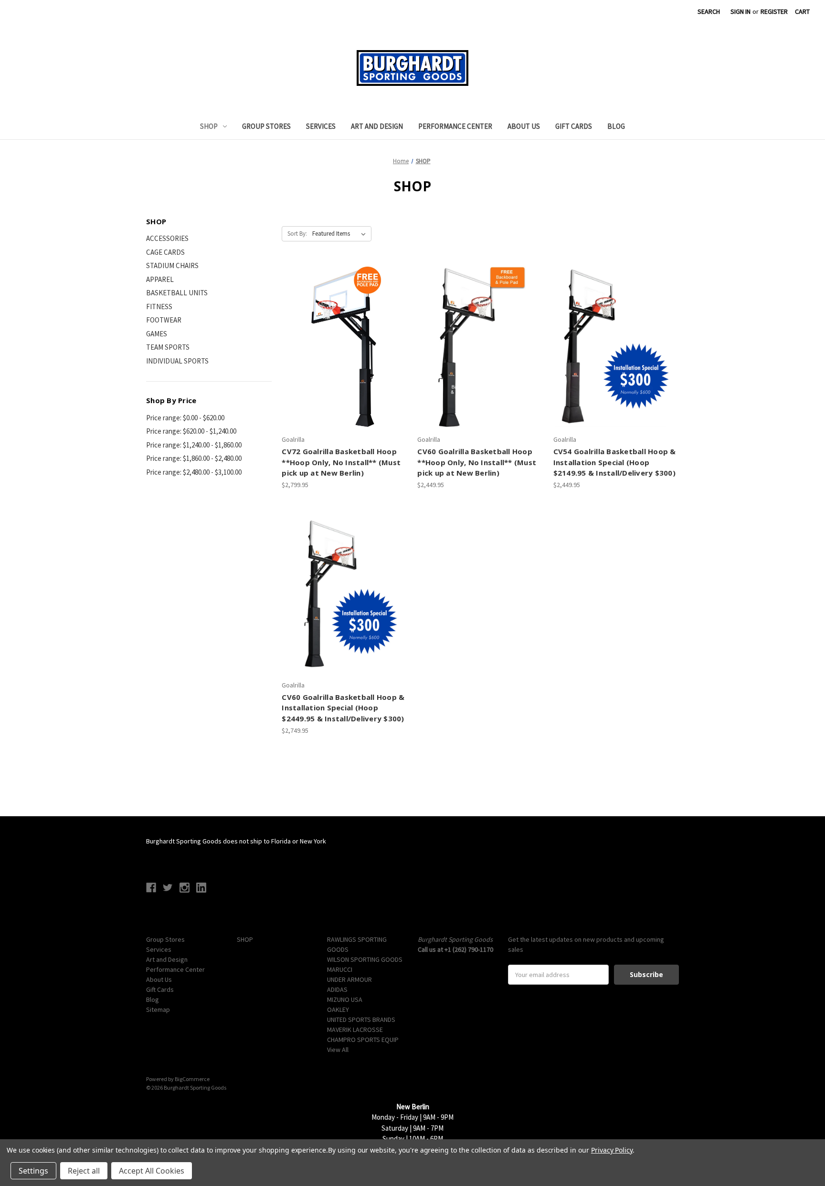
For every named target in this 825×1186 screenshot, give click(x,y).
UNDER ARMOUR (349, 979)
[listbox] (341, 234)
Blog (616, 126)
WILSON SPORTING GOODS (364, 959)
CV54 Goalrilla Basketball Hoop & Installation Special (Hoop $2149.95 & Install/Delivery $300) (614, 462)
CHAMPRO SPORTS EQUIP (363, 1039)
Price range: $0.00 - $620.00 (185, 417)
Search (709, 11)
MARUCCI (339, 969)
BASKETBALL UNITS (177, 292)
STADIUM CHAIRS (172, 265)
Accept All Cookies (151, 1170)
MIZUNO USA (344, 999)
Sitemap (158, 1009)
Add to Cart (344, 364)
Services (321, 126)
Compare (342, 347)
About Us (524, 126)
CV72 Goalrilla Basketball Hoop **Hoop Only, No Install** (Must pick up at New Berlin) (341, 462)
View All (338, 1049)
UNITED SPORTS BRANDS (361, 1019)
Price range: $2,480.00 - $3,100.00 (194, 472)
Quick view (343, 330)
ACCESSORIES (167, 238)
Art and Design (377, 126)
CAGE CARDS (165, 252)
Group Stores (266, 126)
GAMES (156, 333)
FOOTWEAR (163, 319)
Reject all (84, 1170)
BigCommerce (192, 1078)
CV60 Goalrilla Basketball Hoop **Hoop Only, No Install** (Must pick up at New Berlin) (476, 462)
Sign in (740, 11)
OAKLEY (338, 1009)
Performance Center (455, 126)
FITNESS (159, 306)
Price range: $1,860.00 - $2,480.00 (194, 458)
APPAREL (160, 279)
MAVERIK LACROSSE (355, 1029)
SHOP (209, 126)
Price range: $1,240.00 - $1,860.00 (194, 444)
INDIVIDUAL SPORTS (177, 360)
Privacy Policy (612, 1150)
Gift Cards (573, 126)
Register (774, 11)
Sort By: (297, 233)
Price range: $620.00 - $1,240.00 (191, 431)
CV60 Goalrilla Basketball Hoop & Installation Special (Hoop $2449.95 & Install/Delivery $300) (343, 707)
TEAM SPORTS (168, 347)
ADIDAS (337, 989)
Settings (33, 1170)
